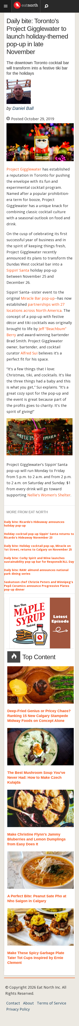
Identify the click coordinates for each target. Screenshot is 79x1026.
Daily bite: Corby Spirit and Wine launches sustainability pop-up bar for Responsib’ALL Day (39, 560)
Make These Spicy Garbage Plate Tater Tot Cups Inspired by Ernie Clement (35, 958)
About (28, 1003)
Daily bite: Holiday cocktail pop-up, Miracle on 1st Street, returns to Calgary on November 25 (38, 547)
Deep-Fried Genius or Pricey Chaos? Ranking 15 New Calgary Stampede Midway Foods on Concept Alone (39, 716)
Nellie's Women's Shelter (48, 494)
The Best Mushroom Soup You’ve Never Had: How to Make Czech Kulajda (36, 777)
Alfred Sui (29, 353)
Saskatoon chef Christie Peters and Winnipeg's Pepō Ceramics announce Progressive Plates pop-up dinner (38, 585)
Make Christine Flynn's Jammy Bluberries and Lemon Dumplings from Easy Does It (36, 839)
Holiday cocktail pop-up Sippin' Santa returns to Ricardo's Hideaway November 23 (39, 535)
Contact (13, 1003)
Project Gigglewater (23, 169)
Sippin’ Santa (17, 270)
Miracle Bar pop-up (38, 298)
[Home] (26, 4)
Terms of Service (51, 1003)
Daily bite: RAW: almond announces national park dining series (36, 572)
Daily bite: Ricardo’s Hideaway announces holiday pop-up (34, 523)
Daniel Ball (23, 108)
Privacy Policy (18, 1009)
